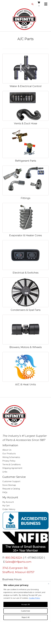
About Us (6, 450)
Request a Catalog (11, 489)
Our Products (9, 453)
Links (4, 472)
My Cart (6, 505)
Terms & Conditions (11, 464)
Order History (8, 509)
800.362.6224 (13, 557)
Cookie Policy (34, 598)
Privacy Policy (8, 461)
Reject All (25, 617)
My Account (8, 502)
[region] (25, 602)
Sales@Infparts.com (18, 561)
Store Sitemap (9, 485)
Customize (25, 611)
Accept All (25, 604)
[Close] (48, 583)
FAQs (4, 492)
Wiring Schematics (11, 457)
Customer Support (11, 481)
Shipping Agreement (12, 468)
